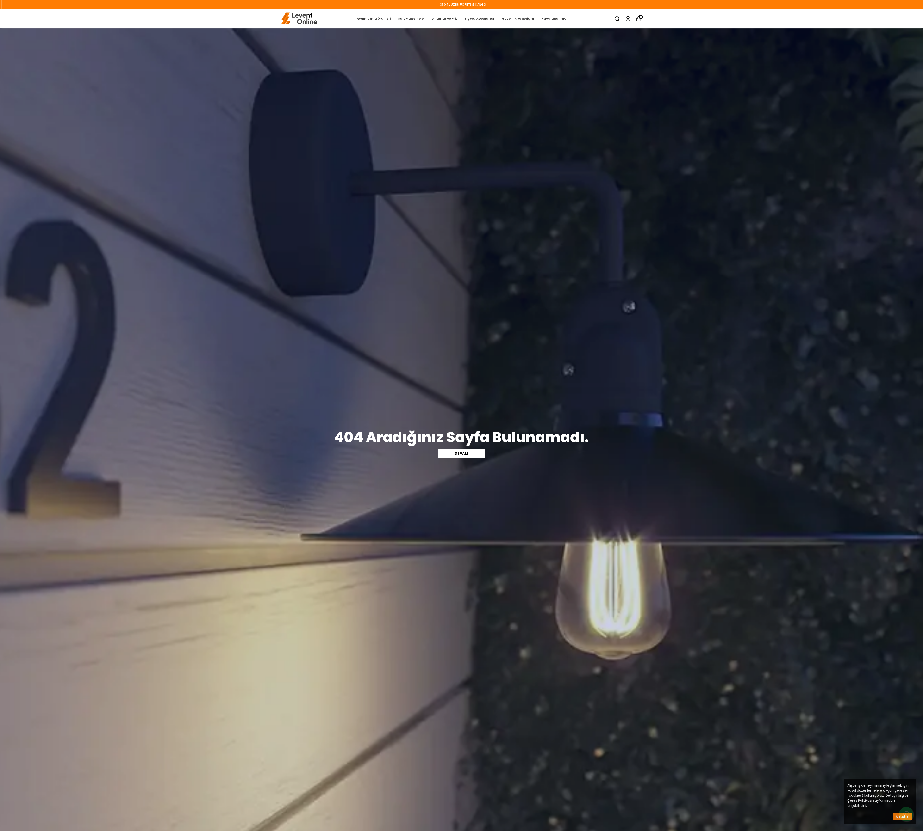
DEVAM (461, 453)
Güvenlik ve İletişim (518, 18)
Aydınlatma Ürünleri (374, 18)
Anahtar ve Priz (445, 18)
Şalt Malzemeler (411, 18)
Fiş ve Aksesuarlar (480, 18)
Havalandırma (554, 18)
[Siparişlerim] (628, 19)
